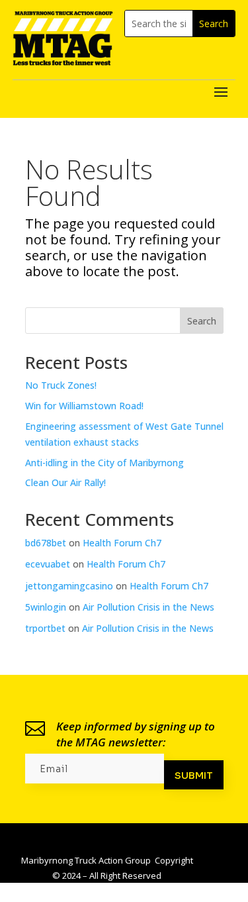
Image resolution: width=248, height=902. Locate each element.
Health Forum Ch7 (122, 542)
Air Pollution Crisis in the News (148, 607)
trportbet (45, 628)
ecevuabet (47, 564)
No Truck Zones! (61, 385)
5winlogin (45, 607)
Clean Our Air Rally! (65, 482)
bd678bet (45, 542)
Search (201, 321)
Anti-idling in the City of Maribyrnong (104, 462)
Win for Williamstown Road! (84, 405)
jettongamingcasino (69, 585)
